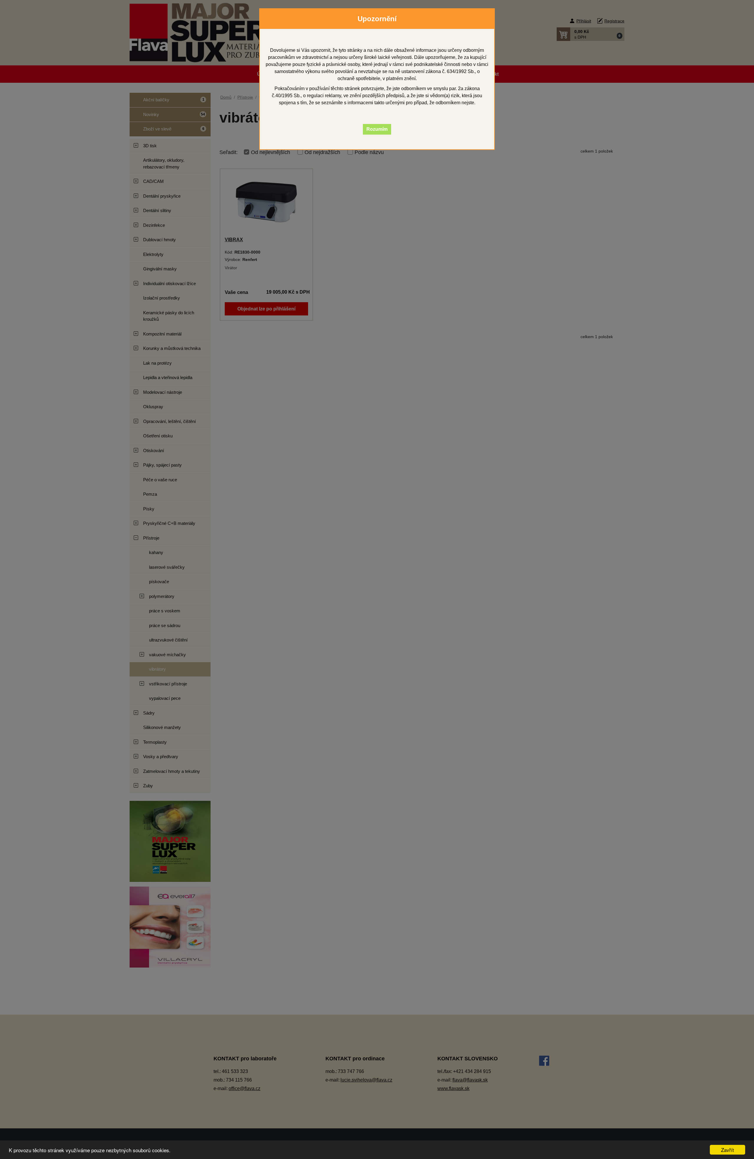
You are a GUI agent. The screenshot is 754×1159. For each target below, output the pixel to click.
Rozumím (377, 129)
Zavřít (727, 1149)
